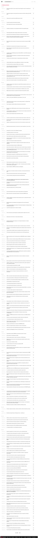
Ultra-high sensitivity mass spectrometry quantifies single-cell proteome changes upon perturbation (18, 182)
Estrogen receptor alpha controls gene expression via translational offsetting (16, 421)
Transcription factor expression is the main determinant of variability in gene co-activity (18, 88)
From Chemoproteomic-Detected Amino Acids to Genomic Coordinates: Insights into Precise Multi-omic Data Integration (18, 292)
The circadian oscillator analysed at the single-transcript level (14, 289)
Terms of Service (29, 537)
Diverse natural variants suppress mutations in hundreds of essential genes (16, 242)
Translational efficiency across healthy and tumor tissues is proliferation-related (17, 398)
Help (21, 537)
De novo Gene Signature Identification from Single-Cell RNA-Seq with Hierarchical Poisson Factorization (18, 459)
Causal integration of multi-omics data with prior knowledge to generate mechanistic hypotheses (17, 308)
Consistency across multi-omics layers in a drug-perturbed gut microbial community (17, 58)
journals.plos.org (4, 408)
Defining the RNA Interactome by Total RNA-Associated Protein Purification (16, 450)
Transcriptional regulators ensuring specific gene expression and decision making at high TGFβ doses (19, 13)
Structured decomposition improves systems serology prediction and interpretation (17, 191)
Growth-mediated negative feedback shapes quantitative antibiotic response (16, 136)
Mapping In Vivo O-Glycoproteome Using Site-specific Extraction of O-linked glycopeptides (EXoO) (18, 439)
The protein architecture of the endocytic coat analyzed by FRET (15, 343)
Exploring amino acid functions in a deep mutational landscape (15, 216)
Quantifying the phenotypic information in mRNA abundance (14, 145)
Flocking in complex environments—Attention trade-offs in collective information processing (18, 408)
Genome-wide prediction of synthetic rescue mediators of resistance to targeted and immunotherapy (17, 453)
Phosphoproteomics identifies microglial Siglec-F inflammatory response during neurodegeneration (17, 312)
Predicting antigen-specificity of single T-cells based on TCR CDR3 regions (16, 337)
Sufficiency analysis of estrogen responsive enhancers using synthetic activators (17, 417)
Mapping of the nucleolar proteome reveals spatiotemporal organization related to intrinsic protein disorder (18, 339)
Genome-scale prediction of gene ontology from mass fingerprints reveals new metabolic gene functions (19, 9)
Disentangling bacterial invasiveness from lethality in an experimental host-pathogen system (18, 441)
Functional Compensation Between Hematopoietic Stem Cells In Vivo (15, 471)
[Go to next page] (19, 532)
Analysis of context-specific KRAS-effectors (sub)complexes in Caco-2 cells (16, 97)
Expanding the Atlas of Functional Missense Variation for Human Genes (16, 523)
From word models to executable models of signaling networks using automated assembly (18, 529)
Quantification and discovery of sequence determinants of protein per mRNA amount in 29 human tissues (18, 462)
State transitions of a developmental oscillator (12, 335)
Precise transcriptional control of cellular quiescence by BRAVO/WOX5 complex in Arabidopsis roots (19, 236)
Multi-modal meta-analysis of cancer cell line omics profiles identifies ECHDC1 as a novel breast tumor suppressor (19, 287)
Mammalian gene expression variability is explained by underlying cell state (16, 404)
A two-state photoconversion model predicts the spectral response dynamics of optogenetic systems (18, 499)
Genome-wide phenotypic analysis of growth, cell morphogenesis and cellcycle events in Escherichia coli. (18, 494)
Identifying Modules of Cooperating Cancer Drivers (13, 281)
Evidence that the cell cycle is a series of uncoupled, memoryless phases (16, 455)
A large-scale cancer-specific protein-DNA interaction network (14, 18)
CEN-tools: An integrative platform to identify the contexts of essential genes (16, 325)
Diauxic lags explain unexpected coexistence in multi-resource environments (16, 162)
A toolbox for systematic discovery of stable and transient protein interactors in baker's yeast (18, 117)
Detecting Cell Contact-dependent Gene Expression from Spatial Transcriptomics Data (17, 34)
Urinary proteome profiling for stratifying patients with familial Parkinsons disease (17, 277)
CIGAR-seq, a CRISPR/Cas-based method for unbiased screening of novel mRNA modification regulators (18, 315)
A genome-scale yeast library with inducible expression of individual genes (16, 240)
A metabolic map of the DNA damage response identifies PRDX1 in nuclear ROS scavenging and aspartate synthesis (19, 53)
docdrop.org (3, 24)
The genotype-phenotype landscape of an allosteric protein (14, 283)
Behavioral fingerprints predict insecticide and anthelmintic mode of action (16, 244)
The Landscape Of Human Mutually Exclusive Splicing (13, 527)
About (7, 537)
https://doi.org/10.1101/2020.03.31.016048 (12, 341)
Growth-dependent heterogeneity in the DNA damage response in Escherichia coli (17, 154)
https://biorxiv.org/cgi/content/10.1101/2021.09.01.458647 (14, 187)
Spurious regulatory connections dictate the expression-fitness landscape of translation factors (19, 260)
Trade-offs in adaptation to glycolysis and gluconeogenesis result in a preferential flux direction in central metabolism (19, 198)
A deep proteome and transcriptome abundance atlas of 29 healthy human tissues (17, 464)
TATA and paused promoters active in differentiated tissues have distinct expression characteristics (17, 296)
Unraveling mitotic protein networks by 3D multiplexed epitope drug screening (16, 501)
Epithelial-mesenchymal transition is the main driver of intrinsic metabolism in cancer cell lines (19, 126)
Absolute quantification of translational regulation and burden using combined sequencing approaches (18, 444)
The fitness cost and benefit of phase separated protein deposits (15, 448)
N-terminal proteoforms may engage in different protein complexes (15, 64)
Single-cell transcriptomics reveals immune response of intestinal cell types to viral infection (18, 225)
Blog (10, 537)
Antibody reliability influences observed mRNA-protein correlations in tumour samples (18, 62)
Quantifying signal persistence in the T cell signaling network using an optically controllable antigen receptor (18, 248)
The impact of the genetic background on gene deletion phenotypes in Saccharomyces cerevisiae (18, 379)
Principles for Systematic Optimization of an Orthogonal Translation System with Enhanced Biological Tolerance (18, 56)
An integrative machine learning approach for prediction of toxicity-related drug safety (18, 433)
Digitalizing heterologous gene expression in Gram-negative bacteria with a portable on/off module (18, 374)
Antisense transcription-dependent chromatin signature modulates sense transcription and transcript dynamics (18, 518)
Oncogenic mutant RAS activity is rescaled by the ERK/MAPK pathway (15, 323)
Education (16, 537)
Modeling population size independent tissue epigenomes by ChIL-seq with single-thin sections (18, 203)
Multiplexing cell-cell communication (11, 345)
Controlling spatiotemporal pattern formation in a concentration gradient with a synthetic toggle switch (19, 366)
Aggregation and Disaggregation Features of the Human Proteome (15, 329)
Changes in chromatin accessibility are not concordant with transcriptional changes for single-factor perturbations (19, 138)
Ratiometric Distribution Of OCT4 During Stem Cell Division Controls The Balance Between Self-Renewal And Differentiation (19, 483)
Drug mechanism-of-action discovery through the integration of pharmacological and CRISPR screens (18, 352)
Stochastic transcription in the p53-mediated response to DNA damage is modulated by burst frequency (18, 382)
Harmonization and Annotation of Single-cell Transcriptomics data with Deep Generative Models (19, 310)
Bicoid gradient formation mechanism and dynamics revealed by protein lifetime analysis (18, 480)
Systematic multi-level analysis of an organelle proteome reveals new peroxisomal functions (18, 134)
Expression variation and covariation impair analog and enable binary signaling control (18, 509)
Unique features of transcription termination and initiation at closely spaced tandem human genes (18, 171)
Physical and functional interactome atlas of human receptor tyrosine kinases (16, 173)
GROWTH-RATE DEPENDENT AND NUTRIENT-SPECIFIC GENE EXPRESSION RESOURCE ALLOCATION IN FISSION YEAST (17, 180)
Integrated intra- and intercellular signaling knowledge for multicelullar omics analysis (17, 279)
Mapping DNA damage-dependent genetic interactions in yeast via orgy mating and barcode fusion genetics (18, 503)
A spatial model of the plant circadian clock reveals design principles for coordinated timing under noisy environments (18, 102)
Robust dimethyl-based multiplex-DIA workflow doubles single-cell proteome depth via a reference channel (18, 48)
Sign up (34, 1)
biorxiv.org (3, 496)
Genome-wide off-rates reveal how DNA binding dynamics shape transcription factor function (18, 327)
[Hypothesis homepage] (2, 2)
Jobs (19, 537)
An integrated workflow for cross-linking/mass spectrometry (14, 427)
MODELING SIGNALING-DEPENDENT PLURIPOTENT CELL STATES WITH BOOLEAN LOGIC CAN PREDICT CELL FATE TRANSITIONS (19, 491)
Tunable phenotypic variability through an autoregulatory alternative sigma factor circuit (18, 230)
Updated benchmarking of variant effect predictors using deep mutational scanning (17, 73)
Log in (32, 1)
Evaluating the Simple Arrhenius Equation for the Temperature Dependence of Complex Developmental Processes (18, 221)
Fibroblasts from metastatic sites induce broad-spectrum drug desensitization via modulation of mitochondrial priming (19, 476)
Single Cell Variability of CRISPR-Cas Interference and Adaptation (15, 166)
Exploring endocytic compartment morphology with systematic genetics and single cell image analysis (18, 360)
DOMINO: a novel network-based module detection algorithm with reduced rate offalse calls (18, 305)
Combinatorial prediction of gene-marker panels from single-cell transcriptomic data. (17, 419)
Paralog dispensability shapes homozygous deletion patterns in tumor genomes (17, 32)
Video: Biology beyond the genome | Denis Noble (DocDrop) (14, 24)
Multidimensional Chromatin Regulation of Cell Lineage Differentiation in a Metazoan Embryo (18, 267)
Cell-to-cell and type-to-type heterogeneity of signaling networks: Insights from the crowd (18, 212)
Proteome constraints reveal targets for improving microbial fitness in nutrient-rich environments (17, 271)
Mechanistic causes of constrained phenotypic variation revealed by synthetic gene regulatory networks (19, 446)
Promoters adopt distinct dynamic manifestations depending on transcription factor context (18, 294)
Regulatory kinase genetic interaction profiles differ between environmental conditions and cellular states (18, 394)
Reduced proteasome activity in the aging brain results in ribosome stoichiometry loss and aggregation (18, 358)
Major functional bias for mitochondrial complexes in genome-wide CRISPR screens (17, 193)
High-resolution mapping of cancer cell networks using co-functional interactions (17, 469)
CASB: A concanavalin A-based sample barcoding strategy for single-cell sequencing (17, 275)
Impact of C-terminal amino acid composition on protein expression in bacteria (17, 396)
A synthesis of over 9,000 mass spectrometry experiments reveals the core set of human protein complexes (19, 496)
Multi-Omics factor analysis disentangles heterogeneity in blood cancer (16, 485)
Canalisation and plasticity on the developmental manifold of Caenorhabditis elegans (17, 28)
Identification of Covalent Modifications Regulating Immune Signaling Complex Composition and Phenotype (19, 228)
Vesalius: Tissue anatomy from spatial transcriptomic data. (14, 140)
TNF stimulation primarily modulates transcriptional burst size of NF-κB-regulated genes (18, 232)
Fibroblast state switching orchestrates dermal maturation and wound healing (16, 487)
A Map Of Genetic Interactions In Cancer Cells (12, 516)
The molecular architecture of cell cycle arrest (12, 132)
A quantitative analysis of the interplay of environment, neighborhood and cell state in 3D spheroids (18, 303)
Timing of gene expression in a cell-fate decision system (14, 511)
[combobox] (19, 2)
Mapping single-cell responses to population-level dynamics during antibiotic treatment (18, 90)
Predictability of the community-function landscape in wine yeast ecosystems (16, 46)
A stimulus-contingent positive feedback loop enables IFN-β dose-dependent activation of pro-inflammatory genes (19, 84)
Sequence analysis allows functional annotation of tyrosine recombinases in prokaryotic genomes (18, 256)
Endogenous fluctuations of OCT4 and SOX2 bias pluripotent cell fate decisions (17, 425)
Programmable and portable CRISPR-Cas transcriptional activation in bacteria (16, 333)
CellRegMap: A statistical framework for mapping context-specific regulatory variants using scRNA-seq (18, 143)
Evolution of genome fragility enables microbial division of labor (15, 113)
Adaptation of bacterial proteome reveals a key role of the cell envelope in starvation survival (18, 122)
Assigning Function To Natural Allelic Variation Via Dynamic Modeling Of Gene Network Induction (18, 521)
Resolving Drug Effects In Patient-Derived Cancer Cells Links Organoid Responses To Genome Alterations (19, 525)
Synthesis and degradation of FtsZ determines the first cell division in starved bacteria (18, 473)
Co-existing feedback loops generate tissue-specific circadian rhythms (16, 435)
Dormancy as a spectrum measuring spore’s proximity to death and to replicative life (17, 317)
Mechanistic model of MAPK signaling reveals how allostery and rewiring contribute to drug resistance (18, 108)
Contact (25, 537)
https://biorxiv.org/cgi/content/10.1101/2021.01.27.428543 (14, 207)
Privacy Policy (33, 537)
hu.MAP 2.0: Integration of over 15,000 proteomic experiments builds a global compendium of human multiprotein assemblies (18, 263)
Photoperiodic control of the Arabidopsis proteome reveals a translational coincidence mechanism (18, 514)
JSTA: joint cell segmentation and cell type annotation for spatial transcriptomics (17, 246)
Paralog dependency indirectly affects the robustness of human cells (15, 423)
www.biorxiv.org (4, 8)
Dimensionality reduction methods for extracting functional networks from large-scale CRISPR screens (18, 41)
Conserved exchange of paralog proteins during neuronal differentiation (16, 175)
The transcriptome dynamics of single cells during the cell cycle (15, 319)
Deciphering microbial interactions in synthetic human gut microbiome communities (17, 507)
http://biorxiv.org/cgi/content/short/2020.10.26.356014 (13, 22)
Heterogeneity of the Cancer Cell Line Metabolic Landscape (14, 130)
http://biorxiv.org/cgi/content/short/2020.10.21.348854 (13, 265)
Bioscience (13, 537)
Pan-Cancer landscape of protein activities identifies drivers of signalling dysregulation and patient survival (18, 120)
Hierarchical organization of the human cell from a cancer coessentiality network (17, 431)
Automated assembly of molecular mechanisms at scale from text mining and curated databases (19, 86)
